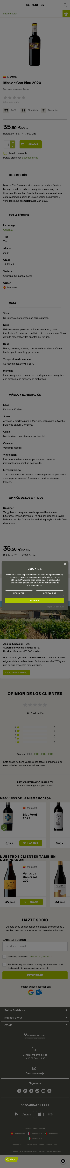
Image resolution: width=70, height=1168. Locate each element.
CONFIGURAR (49, 593)
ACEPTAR (34, 600)
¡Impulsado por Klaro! (55, 607)
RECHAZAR (19, 593)
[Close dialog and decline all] (65, 564)
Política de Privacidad (20, 580)
